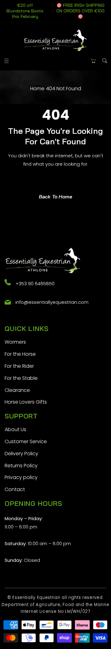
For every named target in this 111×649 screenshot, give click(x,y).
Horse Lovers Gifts (26, 401)
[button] (6, 60)
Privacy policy (21, 477)
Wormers (15, 342)
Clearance (17, 390)
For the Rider (19, 366)
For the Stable (21, 378)
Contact (15, 489)
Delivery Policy (21, 453)
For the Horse (20, 354)
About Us (15, 429)
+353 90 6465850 (35, 283)
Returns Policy (21, 465)
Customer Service (26, 441)
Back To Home (55, 196)
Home (37, 88)
